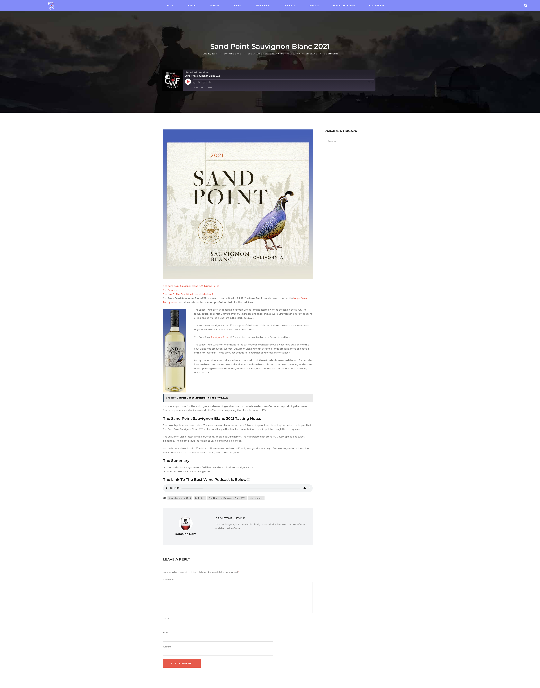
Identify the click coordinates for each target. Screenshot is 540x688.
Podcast (191, 5)
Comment (169, 579)
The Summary (171, 290)
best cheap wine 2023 (180, 498)
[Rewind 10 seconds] (199, 82)
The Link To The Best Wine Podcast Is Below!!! (188, 294)
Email (166, 632)
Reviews (214, 5)
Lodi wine (199, 498)
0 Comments (331, 54)
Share (209, 87)
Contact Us (289, 5)
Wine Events (263, 5)
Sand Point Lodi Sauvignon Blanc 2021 (227, 498)
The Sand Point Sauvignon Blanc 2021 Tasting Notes (191, 286)
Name (167, 618)
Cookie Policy (376, 5)
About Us (314, 5)
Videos (237, 5)
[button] (237, 5)
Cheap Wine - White (282, 54)
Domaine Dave (232, 54)
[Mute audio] (194, 83)
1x (204, 83)
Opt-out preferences (344, 5)
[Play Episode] (188, 82)
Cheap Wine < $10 (258, 54)
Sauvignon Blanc (306, 54)
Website (167, 646)
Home (170, 5)
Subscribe (198, 87)
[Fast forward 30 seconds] (209, 82)
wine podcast (256, 498)
